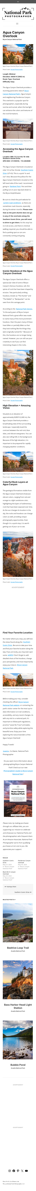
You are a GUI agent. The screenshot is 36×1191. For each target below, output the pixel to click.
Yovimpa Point (11, 887)
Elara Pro (5, 1181)
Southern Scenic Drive (22, 892)
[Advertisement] (18, 607)
